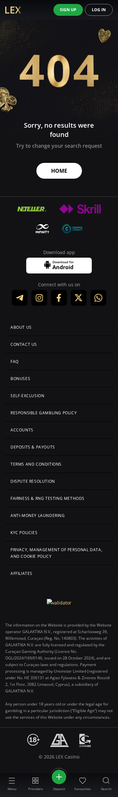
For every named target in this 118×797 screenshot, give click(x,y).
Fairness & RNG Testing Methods (47, 498)
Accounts (21, 430)
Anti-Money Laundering (37, 515)
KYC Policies (23, 532)
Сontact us (23, 344)
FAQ (14, 361)
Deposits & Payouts (32, 447)
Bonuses (20, 378)
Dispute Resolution (32, 481)
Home (59, 170)
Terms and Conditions (36, 464)
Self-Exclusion (27, 395)
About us (21, 327)
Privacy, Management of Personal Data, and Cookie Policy (56, 553)
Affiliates (21, 573)
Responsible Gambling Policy (43, 413)
